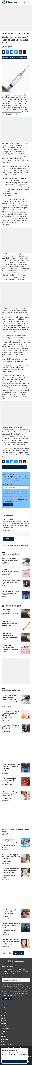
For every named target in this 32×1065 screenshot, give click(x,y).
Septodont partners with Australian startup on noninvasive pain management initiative (11, 871)
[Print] (3, 52)
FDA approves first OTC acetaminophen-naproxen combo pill (10, 560)
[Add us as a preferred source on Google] (24, 52)
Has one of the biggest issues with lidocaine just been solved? (11, 857)
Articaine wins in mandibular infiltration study (10, 637)
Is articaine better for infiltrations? (9, 625)
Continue (8, 539)
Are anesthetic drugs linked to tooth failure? (10, 613)
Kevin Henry (7, 731)
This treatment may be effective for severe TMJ (10, 940)
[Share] (7, 52)
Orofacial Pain (23, 33)
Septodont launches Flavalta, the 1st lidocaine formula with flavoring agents (10, 841)
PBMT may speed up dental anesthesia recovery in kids (9, 780)
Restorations (6, 610)
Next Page (18, 953)
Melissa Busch (7, 718)
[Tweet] (16, 52)
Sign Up (8, 504)
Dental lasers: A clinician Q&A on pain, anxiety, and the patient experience (11, 582)
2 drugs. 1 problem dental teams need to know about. (11, 925)
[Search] (24, 2)
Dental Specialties (9, 33)
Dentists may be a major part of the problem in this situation (10, 713)
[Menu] (28, 2)
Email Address (8, 484)
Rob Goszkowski (7, 46)
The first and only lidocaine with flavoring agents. (10, 572)
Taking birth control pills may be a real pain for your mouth (10, 794)
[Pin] (20, 52)
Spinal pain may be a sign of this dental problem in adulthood (10, 593)
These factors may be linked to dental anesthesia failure (9, 912)
